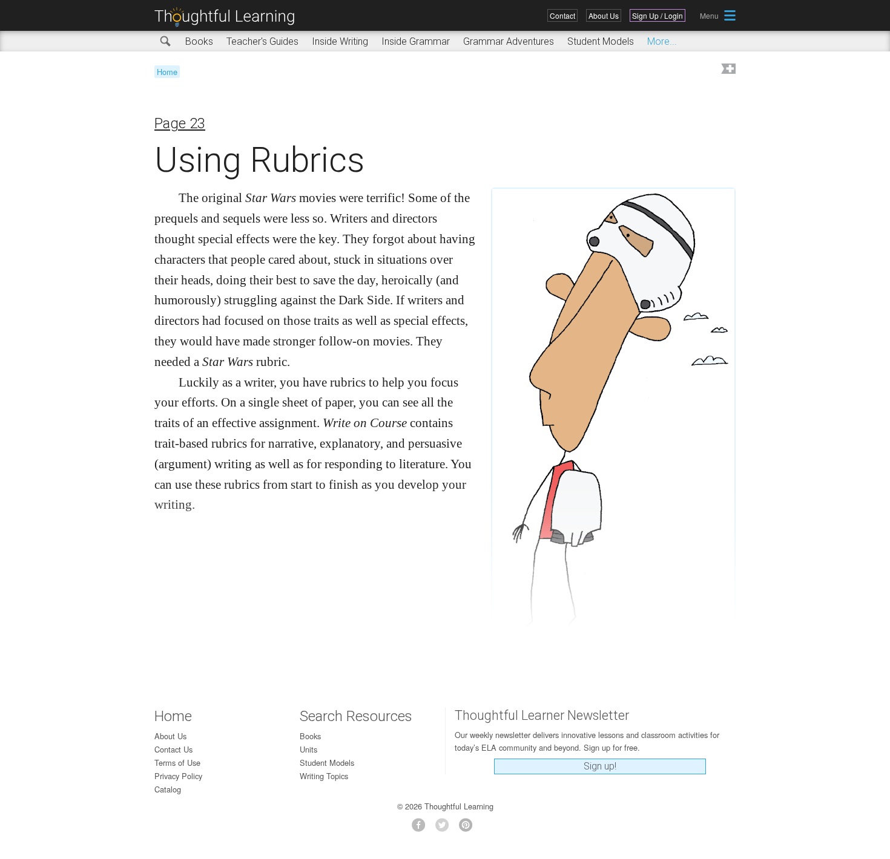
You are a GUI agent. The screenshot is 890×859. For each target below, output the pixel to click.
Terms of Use (177, 762)
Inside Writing (340, 41)
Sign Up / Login (657, 15)
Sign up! (600, 766)
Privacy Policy (178, 776)
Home (167, 71)
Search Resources (356, 716)
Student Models (600, 41)
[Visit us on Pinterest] (469, 828)
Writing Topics (324, 776)
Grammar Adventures (508, 41)
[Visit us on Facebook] (421, 828)
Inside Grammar (415, 41)
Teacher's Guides (262, 41)
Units (308, 749)
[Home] (228, 17)
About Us (603, 15)
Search (165, 41)
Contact (562, 15)
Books (199, 41)
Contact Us (173, 749)
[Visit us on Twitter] (445, 828)
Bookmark (727, 70)
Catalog (167, 789)
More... (662, 41)
